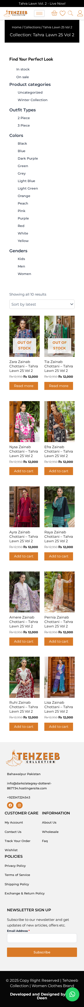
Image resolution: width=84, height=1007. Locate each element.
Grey (22, 173)
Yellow (23, 241)
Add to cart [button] (23, 471)
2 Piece (24, 118)
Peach (23, 203)
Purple (23, 218)
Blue (21, 151)
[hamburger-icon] (39, 13)
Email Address (18, 931)
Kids (21, 259)
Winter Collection (33, 100)
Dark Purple (28, 158)
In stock (23, 69)
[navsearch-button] (70, 13)
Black (22, 143)
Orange (24, 196)
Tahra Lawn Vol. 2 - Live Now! (42, 3)
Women (24, 274)
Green (23, 166)
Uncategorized (30, 92)
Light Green (28, 188)
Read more (23, 386)
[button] (72, 994)
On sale (22, 77)
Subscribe (42, 952)
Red (21, 226)
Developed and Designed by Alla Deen (42, 996)
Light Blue (26, 181)
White (23, 233)
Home (16, 27)
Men (21, 266)
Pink (21, 211)
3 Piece (24, 125)
